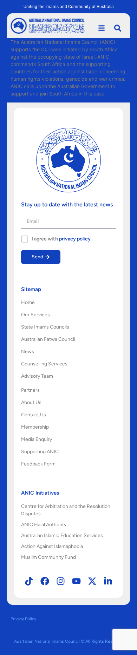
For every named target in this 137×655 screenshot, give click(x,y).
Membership (35, 427)
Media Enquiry (36, 439)
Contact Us (33, 415)
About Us (31, 402)
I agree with (61, 239)
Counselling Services (44, 364)
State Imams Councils (45, 327)
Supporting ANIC (40, 452)
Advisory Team (37, 376)
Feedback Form (38, 464)
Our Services (35, 315)
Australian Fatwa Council (48, 339)
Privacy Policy (23, 618)
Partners (30, 390)
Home (28, 302)
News (27, 352)
